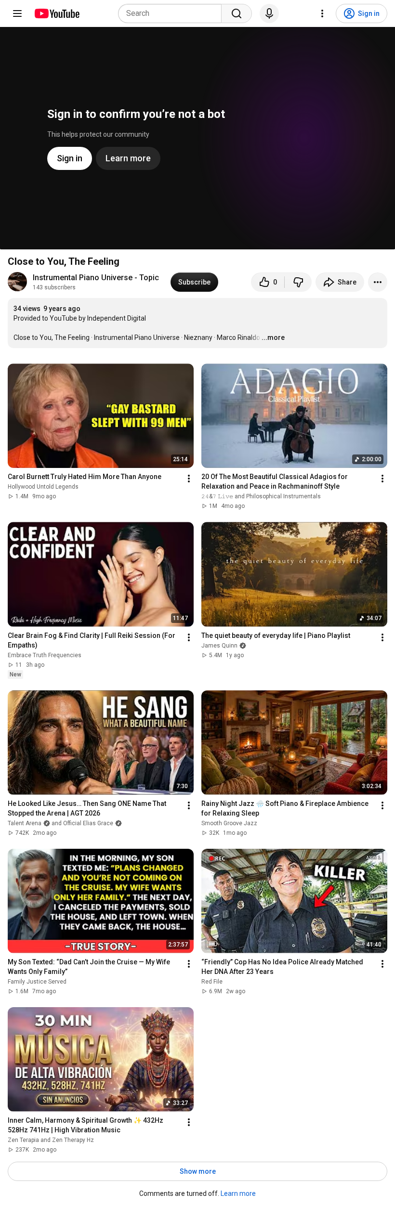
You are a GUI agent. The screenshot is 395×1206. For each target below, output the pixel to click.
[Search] (236, 13)
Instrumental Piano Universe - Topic (96, 277)
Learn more (238, 1193)
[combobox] (172, 13)
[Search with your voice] (269, 13)
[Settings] (322, 13)
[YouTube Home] (56, 13)
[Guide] (17, 13)
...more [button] (273, 337)
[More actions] (377, 282)
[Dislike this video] (298, 282)
